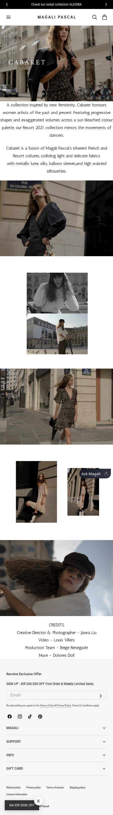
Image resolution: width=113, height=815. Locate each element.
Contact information (16, 794)
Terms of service (55, 787)
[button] (8, 17)
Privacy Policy (63, 705)
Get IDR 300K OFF (21, 805)
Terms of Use (47, 705)
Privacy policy (33, 787)
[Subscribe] (101, 696)
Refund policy (13, 787)
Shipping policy (77, 787)
